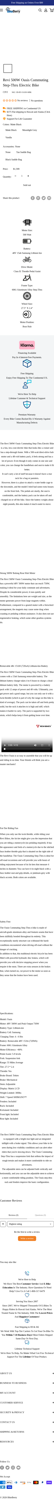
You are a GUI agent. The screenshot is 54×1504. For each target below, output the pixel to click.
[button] (10, 100)
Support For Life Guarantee (19, 119)
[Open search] (40, 10)
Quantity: (7, 177)
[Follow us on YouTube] (18, 1468)
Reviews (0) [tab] (13, 1215)
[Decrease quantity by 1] (15, 176)
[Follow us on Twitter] (7, 1468)
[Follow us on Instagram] (13, 1468)
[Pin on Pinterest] (38, 198)
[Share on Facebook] (33, 198)
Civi (5, 92)
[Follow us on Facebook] (2, 1468)
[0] (51, 10)
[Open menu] (1, 10)
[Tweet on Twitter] (44, 198)
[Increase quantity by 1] (28, 176)
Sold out (27, 185)
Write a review (27, 1238)
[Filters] (3, 1224)
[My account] (45, 10)
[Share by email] (49, 198)
